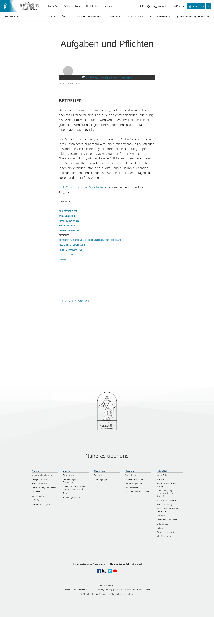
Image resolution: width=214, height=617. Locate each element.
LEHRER (63, 259)
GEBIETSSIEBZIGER (68, 211)
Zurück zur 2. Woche (73, 301)
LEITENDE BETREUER (69, 230)
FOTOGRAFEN (66, 254)
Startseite (52, 16)
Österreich (12, 16)
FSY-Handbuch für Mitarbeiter (83, 187)
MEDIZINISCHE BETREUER (72, 244)
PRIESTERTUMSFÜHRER (70, 249)
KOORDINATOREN (68, 225)
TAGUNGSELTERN (67, 215)
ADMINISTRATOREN (69, 220)
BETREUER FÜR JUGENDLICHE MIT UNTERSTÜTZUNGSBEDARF (90, 239)
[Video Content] (107, 78)
